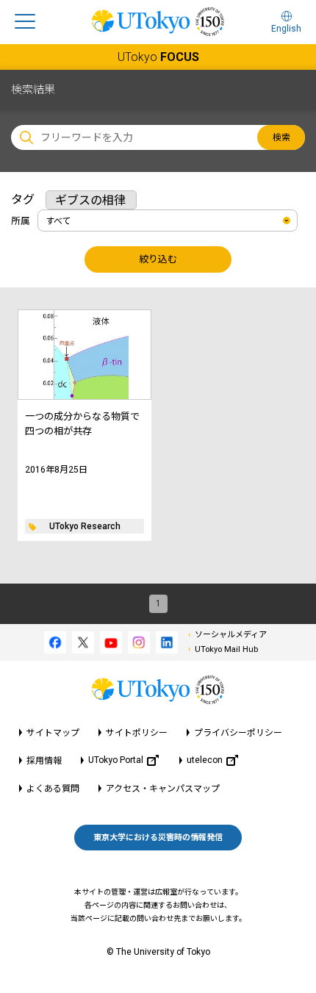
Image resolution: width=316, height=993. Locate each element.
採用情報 (44, 760)
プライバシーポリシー (238, 732)
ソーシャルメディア (231, 634)
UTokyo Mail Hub (226, 649)
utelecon (205, 760)
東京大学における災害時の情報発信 (158, 837)
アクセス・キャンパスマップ (163, 788)
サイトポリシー (137, 732)
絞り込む (158, 259)
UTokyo (158, 57)
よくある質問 (52, 788)
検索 (281, 137)
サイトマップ (52, 732)
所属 (20, 220)
